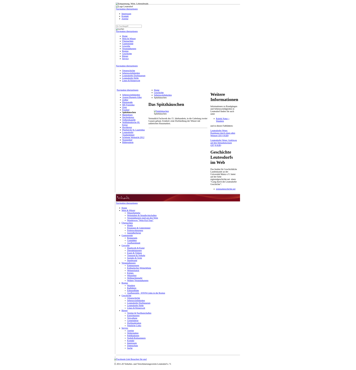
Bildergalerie (128, 142)
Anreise (125, 19)
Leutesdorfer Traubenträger (128, 133)
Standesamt (132, 260)
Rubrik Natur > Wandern (222, 119)
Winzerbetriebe (133, 213)
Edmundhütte (133, 290)
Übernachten (127, 41)
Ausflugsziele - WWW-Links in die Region (146, 293)
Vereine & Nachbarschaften (139, 313)
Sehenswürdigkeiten (131, 73)
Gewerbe (126, 46)
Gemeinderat (132, 320)
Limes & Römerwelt (131, 80)
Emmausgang (133, 265)
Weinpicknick (133, 270)
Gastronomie (127, 43)
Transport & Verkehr (136, 255)
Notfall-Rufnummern (136, 338)
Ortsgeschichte (128, 70)
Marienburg (127, 115)
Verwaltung (132, 318)
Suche (130, 348)
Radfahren (131, 288)
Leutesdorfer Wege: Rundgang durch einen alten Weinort (222, 133)
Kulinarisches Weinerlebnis (139, 268)
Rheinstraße (127, 102)
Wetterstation (133, 333)
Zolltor (125, 100)
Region (125, 51)
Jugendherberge (134, 233)
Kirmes (130, 273)
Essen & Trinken (134, 253)
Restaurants (132, 238)
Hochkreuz (127, 127)
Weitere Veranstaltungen (137, 280)
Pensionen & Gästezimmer (138, 228)
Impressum (126, 14)
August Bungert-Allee (132, 97)
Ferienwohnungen (135, 230)
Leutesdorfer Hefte (130, 78)
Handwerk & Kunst (135, 248)
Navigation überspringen (127, 9)
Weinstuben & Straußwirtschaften (142, 215)
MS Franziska (128, 105)
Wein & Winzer (129, 38)
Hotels (130, 225)
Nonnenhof (127, 140)
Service (125, 58)
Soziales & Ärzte (134, 258)
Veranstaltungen (129, 48)
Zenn (124, 107)
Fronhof (125, 110)
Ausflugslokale (133, 243)
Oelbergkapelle (129, 120)
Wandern (131, 285)
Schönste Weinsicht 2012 (133, 137)
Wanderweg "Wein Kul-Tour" (140, 220)
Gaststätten (132, 240)
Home (125, 36)
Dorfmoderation (134, 323)
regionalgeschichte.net (225, 189)
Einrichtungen (133, 315)
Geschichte (127, 53)
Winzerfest (131, 275)
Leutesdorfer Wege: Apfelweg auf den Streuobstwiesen (223, 142)
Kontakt (125, 16)
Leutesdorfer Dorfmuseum (133, 75)
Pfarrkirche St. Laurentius (133, 130)
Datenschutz (132, 345)
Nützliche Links (134, 325)
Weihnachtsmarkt (134, 278)
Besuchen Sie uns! (138, 359)
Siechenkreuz (128, 117)
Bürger (125, 56)
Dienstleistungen (134, 250)
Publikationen (133, 335)
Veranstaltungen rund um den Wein (142, 218)
